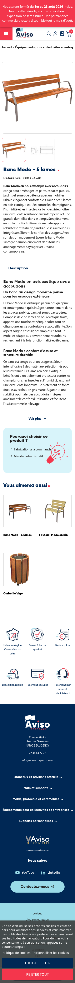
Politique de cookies (16, 952)
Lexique (37, 913)
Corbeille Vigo (13, 593)
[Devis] (62, 35)
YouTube (28, 872)
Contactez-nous (35, 887)
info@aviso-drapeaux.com (38, 760)
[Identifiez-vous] (55, 34)
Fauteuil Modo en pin (53, 535)
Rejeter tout (37, 974)
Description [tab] (18, 268)
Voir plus (35, 418)
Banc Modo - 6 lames (17, 535)
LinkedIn (54, 872)
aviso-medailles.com (37, 850)
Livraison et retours (37, 919)
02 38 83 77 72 (37, 753)
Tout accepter (37, 963)
